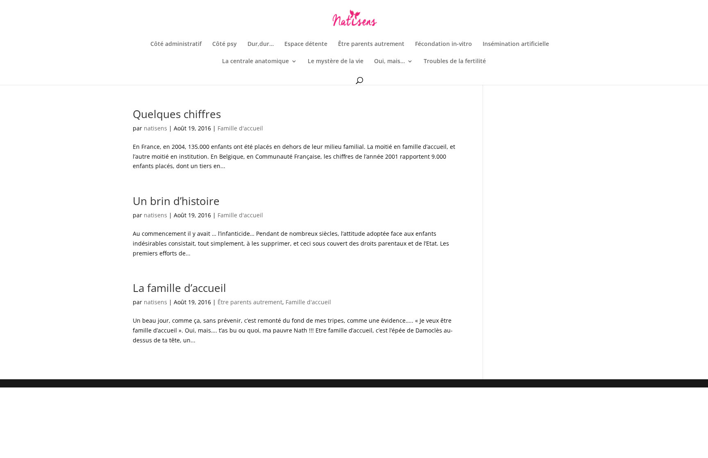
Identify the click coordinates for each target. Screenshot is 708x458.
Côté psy (224, 44)
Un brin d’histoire (176, 201)
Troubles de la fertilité (455, 61)
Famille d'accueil (240, 128)
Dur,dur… (260, 44)
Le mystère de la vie (335, 61)
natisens (155, 128)
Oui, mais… (389, 61)
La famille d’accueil (179, 287)
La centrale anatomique (255, 61)
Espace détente (305, 44)
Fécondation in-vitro (443, 44)
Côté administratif (176, 44)
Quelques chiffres (177, 114)
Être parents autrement (371, 44)
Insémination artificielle (516, 44)
